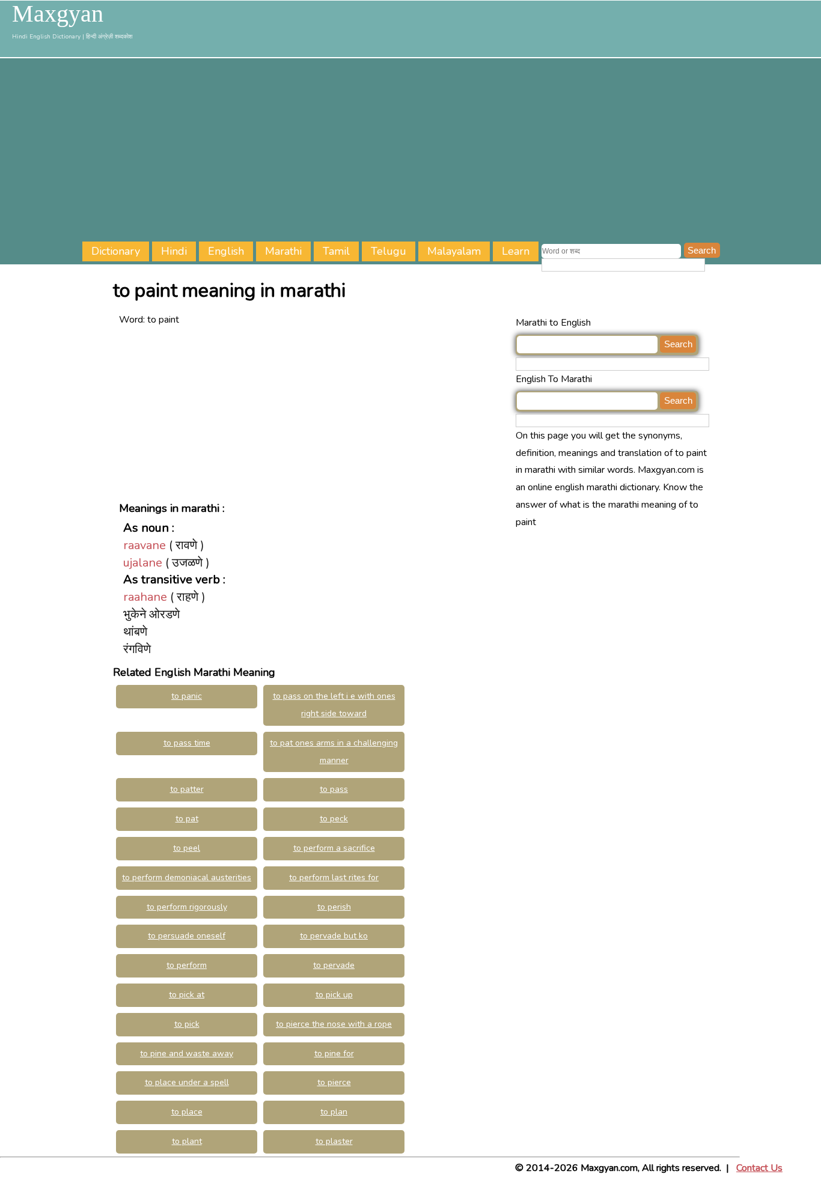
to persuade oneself (186, 935)
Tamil (336, 251)
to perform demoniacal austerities (186, 877)
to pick (187, 1024)
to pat (186, 818)
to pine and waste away (186, 1053)
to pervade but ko (334, 935)
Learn (516, 251)
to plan (333, 1111)
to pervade (334, 965)
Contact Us (759, 1168)
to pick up (334, 994)
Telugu (388, 251)
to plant (187, 1141)
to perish (334, 907)
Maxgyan (57, 14)
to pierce (334, 1082)
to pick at (186, 994)
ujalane (142, 563)
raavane (144, 545)
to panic (186, 696)
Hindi (174, 251)
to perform (186, 965)
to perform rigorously (187, 907)
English (226, 251)
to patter (187, 789)
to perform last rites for (334, 877)
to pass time (186, 743)
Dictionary (115, 251)
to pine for (334, 1053)
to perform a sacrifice (334, 848)
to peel (186, 848)
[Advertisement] (451, 151)
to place (187, 1111)
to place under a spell (187, 1082)
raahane (145, 597)
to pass (334, 789)
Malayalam (454, 251)
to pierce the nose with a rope (334, 1024)
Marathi (283, 251)
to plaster (334, 1141)
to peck (334, 818)
